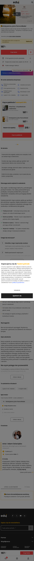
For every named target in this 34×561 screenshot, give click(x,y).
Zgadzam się (17, 296)
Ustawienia (17, 290)
